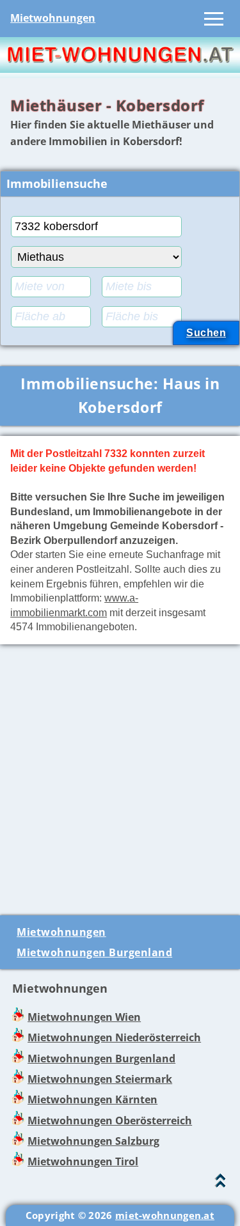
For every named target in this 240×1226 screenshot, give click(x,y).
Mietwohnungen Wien (84, 1017)
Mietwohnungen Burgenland (94, 952)
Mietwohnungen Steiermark (100, 1079)
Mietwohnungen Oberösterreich (110, 1120)
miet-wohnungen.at (164, 1215)
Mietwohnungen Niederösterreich (114, 1037)
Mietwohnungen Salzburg (93, 1141)
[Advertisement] (120, 774)
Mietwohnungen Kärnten (92, 1099)
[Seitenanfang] (220, 1183)
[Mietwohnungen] (120, 69)
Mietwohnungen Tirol (83, 1161)
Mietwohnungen (52, 18)
